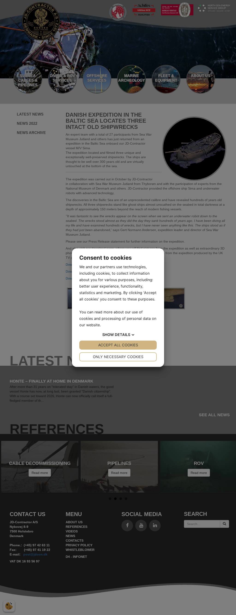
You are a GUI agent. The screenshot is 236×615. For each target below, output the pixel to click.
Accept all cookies (118, 345)
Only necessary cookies (118, 356)
